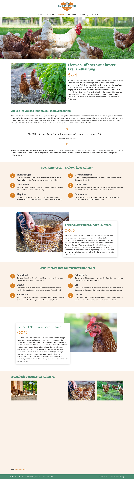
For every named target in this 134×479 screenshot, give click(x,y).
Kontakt (95, 14)
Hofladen (72, 14)
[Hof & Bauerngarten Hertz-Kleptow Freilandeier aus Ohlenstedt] (67, 7)
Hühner (61, 14)
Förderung (83, 14)
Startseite (39, 14)
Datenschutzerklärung (117, 477)
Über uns (51, 14)
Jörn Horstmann (20, 469)
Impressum (103, 477)
